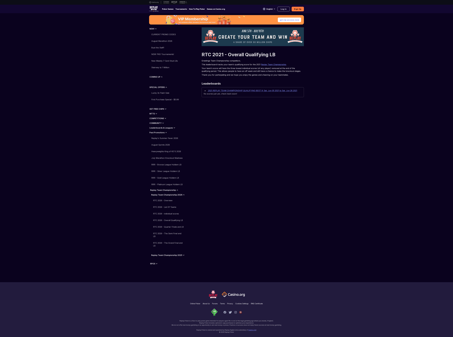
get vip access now (289, 20)
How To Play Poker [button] (197, 9)
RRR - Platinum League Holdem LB (167, 184)
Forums (215, 304)
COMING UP (154, 77)
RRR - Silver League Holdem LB (165, 171)
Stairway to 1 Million (160, 67)
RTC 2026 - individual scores (166, 213)
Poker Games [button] (168, 9)
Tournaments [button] (181, 9)
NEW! (151, 29)
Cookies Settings (242, 304)
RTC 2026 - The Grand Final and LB (167, 244)
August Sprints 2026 (160, 145)
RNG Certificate (257, 304)
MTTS (152, 113)
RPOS (152, 263)
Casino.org (252, 330)
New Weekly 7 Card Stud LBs (164, 61)
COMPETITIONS (156, 118)
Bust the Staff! (157, 47)
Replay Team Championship (163, 190)
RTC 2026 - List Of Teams (164, 207)
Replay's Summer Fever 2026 (164, 138)
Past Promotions (157, 132)
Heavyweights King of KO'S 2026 (166, 151)
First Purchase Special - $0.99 (165, 99)
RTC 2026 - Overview (162, 200)
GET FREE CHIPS (156, 109)
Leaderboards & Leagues (161, 128)
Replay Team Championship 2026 (166, 195)
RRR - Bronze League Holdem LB (166, 164)
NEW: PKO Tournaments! (162, 54)
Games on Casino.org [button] (216, 9)
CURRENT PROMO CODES (163, 34)
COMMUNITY (155, 123)
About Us (206, 304)
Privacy (230, 304)
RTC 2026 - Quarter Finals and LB (168, 227)
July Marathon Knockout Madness (167, 158)
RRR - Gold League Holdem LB (165, 178)
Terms (222, 304)
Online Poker (195, 304)
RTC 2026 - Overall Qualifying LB (168, 220)
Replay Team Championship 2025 (166, 255)
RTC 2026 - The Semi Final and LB (167, 234)
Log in (284, 9)
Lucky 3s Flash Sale (160, 93)
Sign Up (298, 9)
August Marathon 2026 (161, 41)
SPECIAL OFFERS (157, 87)
